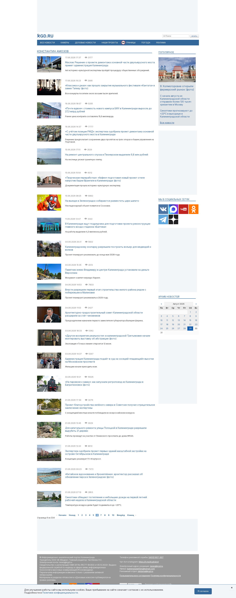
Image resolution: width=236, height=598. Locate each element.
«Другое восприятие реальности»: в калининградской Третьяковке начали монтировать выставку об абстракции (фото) (107, 337)
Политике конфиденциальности (60, 592)
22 (190, 324)
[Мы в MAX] (174, 213)
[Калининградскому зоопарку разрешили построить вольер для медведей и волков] (49, 256)
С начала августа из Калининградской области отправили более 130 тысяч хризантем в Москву (175, 100)
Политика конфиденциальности (166, 575)
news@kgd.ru (156, 566)
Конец (130, 515)
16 (196, 320)
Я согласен (203, 591)
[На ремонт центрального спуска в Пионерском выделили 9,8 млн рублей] (49, 164)
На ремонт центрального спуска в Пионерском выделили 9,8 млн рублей (106, 154)
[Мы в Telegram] (163, 223)
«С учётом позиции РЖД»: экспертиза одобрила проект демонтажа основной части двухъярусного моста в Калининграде (109, 133)
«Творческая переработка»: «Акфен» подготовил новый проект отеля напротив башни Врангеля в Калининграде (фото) (105, 179)
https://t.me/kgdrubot (149, 562)
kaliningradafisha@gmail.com (141, 569)
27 (179, 328)
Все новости (167, 122)
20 (179, 324)
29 (190, 328)
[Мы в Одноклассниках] (193, 213)
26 (173, 328)
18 (167, 324)
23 (196, 324)
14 (185, 320)
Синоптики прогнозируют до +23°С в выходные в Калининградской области (176, 113)
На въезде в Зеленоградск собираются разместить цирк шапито (102, 200)
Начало (62, 515)
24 (161, 328)
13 (179, 320)
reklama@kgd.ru (145, 571)
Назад (72, 515)
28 (184, 328)
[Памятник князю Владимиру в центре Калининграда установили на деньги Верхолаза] (49, 279)
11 (167, 320)
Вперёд (121, 515)
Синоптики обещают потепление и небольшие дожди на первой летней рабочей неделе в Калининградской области (106, 498)
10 (113, 515)
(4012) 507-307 (156, 557)
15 (190, 320)
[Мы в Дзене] (173, 223)
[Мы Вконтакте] (163, 213)
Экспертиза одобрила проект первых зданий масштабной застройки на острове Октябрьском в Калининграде (105, 452)
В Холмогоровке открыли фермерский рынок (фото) (177, 88)
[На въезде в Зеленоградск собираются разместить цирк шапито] (49, 210)
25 (167, 328)
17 (161, 324)
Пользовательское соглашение (135, 575)
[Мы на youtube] (184, 213)
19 (173, 324)
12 (173, 320)
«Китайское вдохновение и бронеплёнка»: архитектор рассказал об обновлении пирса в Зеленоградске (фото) (104, 475)
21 (184, 324)
